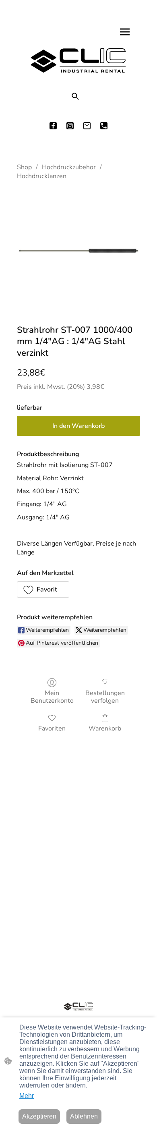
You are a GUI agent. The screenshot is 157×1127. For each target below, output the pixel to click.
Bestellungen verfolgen (105, 697)
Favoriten (52, 728)
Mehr (26, 1095)
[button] (75, 96)
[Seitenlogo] (78, 60)
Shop (24, 167)
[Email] (87, 125)
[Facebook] (53, 125)
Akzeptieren (39, 1116)
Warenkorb (105, 728)
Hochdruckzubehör (69, 167)
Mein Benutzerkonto (52, 697)
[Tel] (103, 125)
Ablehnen (84, 1116)
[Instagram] (70, 125)
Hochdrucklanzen (41, 176)
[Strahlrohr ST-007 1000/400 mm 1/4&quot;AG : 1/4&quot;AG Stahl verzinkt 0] (78, 250)
